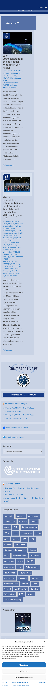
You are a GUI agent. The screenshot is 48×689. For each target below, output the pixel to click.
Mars (6, 555)
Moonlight (6, 264)
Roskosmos (9, 578)
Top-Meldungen (9, 73)
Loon (20, 78)
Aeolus (18, 73)
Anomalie (8, 516)
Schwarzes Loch (11, 584)
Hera (19, 247)
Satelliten (19, 71)
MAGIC (5, 259)
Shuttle (25, 584)
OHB (19, 567)
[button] (45, 642)
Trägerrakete (9, 594)
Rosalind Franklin (15, 266)
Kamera (7, 545)
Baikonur (23, 521)
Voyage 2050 (12, 276)
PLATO (5, 266)
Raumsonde (9, 573)
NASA (30, 561)
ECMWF (6, 78)
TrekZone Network (13, 484)
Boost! (11, 236)
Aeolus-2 (6, 76)
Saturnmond (36, 578)
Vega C (18, 273)
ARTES (5, 236)
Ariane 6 (15, 233)
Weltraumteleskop (13, 599)
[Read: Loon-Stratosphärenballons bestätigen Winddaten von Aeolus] (17, 43)
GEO (6, 539)
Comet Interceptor (9, 238)
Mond (20, 561)
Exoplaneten (27, 533)
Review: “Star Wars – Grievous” (14, 494)
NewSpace (15, 264)
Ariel (21, 233)
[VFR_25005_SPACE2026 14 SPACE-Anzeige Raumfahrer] (23, 622)
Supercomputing (9, 271)
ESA (7, 533)
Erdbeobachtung (29, 527)
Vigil (4, 276)
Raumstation (25, 573)
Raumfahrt (11, 71)
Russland (22, 578)
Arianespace (33, 516)
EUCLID (5, 245)
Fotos (38, 533)
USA (21, 594)
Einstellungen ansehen (24, 677)
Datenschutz (30, 395)
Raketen (11, 224)
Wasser (30, 594)
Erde (4, 71)
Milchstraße (9, 561)
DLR (16, 527)
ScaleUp (6, 269)
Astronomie (7, 221)
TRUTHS (11, 273)
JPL (32, 539)
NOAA (5, 80)
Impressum (42, 682)
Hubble (16, 539)
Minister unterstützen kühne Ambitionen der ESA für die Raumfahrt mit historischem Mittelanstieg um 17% (13, 208)
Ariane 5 (20, 516)
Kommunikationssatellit (15, 550)
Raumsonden (8, 226)
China (6, 527)
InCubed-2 (7, 250)
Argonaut (7, 233)
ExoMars (15, 221)
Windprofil (14, 88)
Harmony (13, 247)
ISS (24, 539)
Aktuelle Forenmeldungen (16, 403)
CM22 (16, 236)
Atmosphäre (9, 521)
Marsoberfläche (19, 556)
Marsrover (34, 555)
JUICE (5, 224)
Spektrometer (21, 589)
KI (19, 252)
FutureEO (12, 245)
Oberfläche (9, 567)
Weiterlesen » (8, 165)
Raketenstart (32, 567)
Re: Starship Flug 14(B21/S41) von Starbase (18, 408)
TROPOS (6, 85)
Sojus (35, 584)
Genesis (6, 247)
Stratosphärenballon (10, 83)
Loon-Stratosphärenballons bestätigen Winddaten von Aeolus (13, 61)
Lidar (15, 78)
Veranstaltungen (9, 231)
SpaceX (7, 589)
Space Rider (14, 269)
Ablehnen (24, 671)
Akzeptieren (24, 665)
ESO (15, 533)
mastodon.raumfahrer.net (14, 437)
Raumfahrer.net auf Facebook (17, 427)
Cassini (34, 522)
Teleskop (34, 589)
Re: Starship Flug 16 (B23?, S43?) (15, 418)
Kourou (33, 550)
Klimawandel (20, 545)
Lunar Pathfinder (16, 257)
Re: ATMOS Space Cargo (12, 411)
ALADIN (13, 76)
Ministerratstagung (10, 261)
